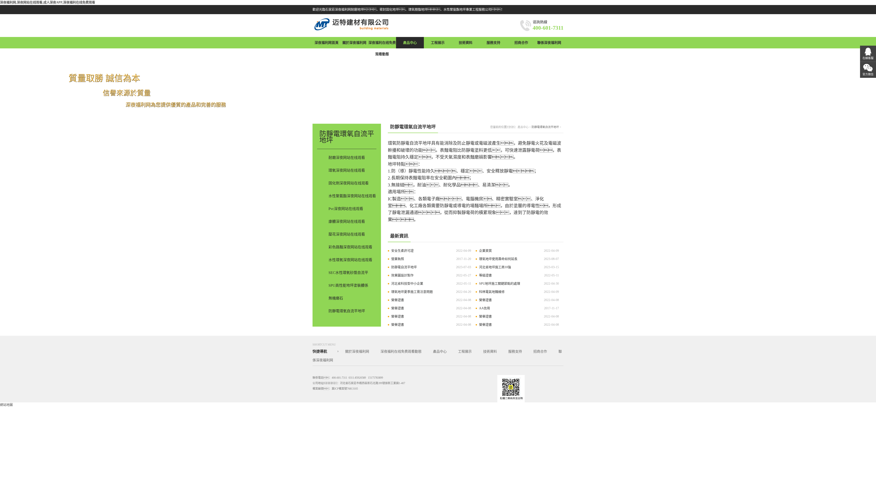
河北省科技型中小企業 (407, 283)
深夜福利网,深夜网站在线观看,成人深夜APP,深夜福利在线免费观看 (47, 2)
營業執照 (397, 259)
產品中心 (410, 43)
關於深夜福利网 (354, 43)
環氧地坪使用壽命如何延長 (498, 259)
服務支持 (493, 43)
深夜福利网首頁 (327, 43)
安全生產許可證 (402, 250)
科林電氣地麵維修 (492, 292)
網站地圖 (6, 404)
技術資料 (465, 43)
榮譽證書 (397, 300)
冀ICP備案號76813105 (345, 388)
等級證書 (485, 275)
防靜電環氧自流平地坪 (545, 127)
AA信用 (484, 308)
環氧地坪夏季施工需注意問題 (412, 292)
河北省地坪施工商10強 (495, 267)
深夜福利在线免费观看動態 (382, 48)
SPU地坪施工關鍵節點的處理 (499, 283)
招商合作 (521, 43)
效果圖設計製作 (402, 275)
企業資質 (485, 250)
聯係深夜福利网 (549, 43)
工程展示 (438, 43)
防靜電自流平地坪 (404, 267)
